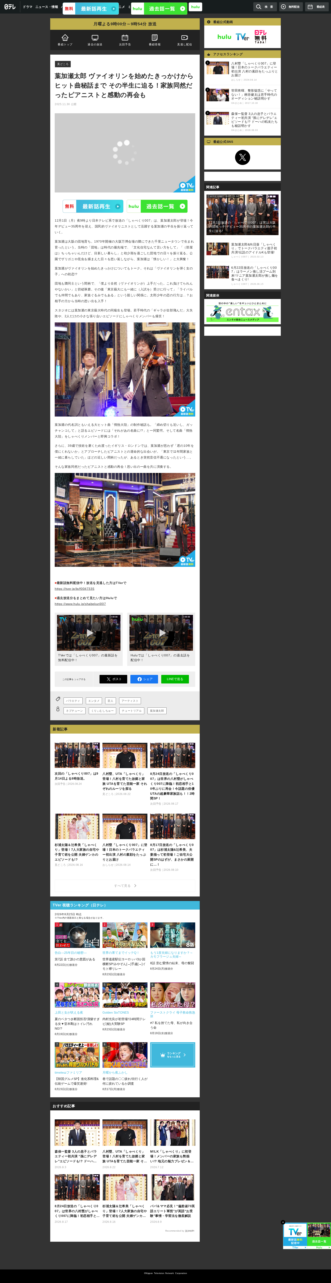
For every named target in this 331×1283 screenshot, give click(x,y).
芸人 (110, 700)
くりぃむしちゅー (102, 710)
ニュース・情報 (46, 7)
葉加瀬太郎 (157, 710)
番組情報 (155, 44)
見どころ (62, 64)
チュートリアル (132, 710)
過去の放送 (95, 44)
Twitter (242, 157)
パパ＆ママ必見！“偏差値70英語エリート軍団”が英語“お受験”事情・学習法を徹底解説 (172, 1211)
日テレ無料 (260, 37)
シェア (148, 679)
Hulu (157, 206)
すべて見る (123, 885)
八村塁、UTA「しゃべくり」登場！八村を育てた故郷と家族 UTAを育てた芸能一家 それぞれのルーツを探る (124, 1157)
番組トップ (65, 44)
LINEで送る (175, 679)
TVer (93, 206)
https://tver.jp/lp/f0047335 (74, 589)
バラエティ (73, 700)
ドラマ (28, 7)
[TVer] (91, 8)
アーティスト (130, 700)
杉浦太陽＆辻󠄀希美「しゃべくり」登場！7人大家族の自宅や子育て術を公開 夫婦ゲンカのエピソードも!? (124, 1211)
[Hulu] (159, 8)
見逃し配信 (184, 44)
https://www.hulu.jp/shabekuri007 (80, 604)
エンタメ (94, 700)
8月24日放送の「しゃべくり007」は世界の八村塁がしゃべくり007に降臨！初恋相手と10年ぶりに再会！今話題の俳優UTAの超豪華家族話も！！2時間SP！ (77, 1211)
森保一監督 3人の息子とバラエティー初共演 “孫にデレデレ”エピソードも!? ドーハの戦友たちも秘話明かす (76, 1157)
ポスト (117, 679)
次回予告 (125, 44)
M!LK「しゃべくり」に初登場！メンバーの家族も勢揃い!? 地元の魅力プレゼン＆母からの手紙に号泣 (172, 1157)
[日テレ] (10, 6)
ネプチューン (74, 710)
